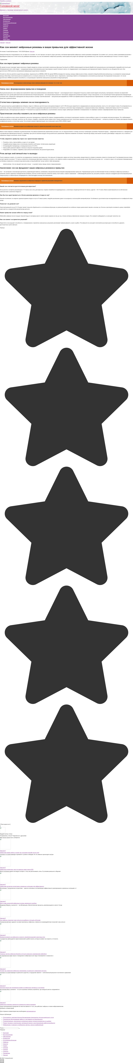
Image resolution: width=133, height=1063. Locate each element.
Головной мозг (10, 6)
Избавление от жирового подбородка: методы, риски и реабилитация (23, 1025)
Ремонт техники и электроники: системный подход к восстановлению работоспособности (29, 1023)
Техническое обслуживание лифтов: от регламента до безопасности (22, 1019)
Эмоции (5, 37)
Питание (5, 30)
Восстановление (8, 17)
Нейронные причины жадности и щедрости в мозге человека (18, 1004)
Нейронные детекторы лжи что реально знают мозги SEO (16, 869)
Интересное (6, 21)
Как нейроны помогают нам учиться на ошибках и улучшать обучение (20, 920)
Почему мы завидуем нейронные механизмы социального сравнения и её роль (23, 971)
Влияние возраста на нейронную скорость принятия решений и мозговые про (22, 937)
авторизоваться (31, 1011)
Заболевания (7, 19)
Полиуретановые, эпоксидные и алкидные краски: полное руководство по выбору (27, 1021)
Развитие (6, 32)
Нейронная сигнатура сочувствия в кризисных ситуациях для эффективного (22, 886)
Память (5, 28)
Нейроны (5, 25)
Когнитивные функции (9, 23)
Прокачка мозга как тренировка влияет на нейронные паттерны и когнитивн (22, 987)
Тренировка (6, 36)
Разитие (5, 1049)
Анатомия (6, 15)
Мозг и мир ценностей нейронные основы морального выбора (18, 903)
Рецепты (5, 34)
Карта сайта (6, 39)
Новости (5, 26)
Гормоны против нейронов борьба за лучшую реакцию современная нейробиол (23, 954)
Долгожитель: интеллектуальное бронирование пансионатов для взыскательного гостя (28, 1017)
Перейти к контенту (5, 1)
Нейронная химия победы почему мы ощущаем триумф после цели (19, 852)
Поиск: (2, 1028)
